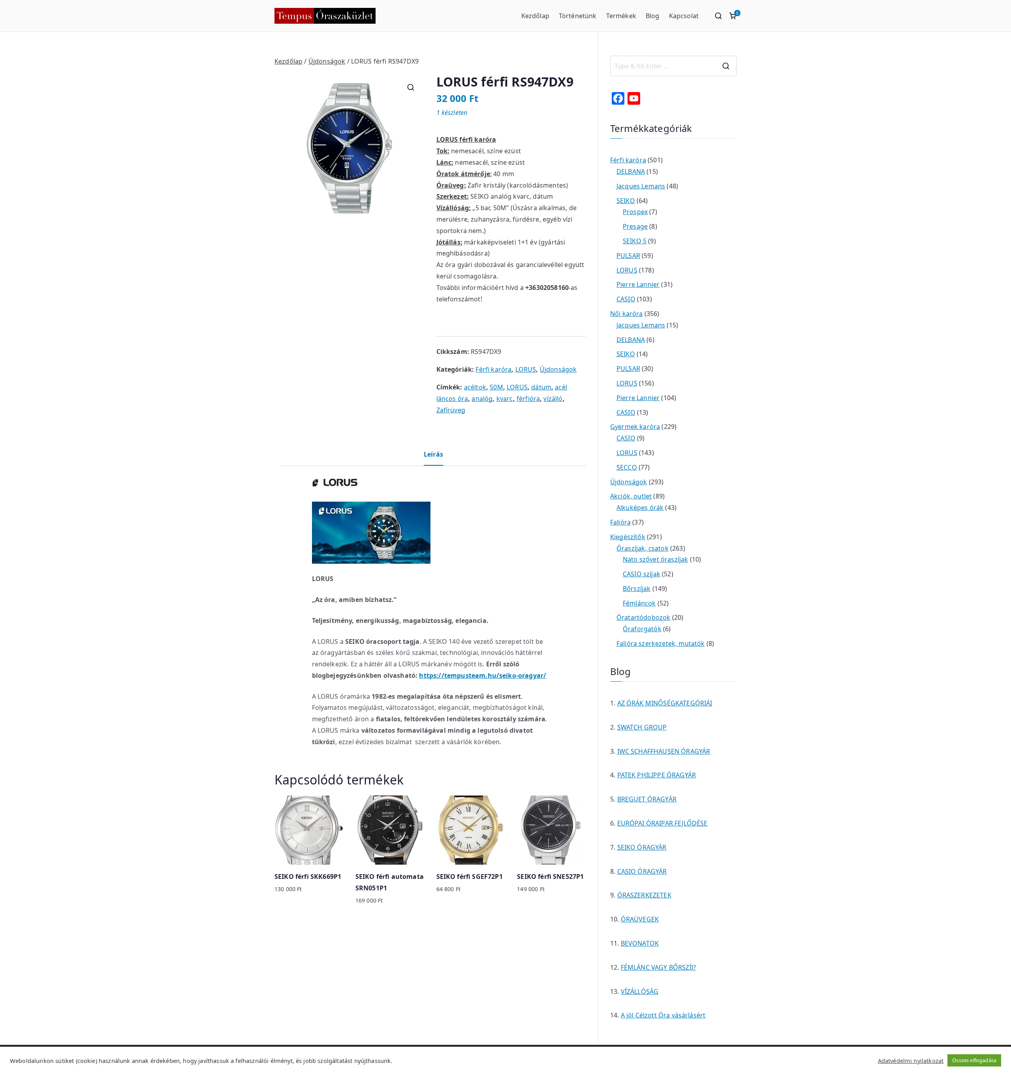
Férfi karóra (493, 369)
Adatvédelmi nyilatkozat (911, 1060)
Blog (653, 15)
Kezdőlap (535, 15)
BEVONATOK (640, 943)
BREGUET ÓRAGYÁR (647, 799)
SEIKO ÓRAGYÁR (642, 847)
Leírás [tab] (433, 454)
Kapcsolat (684, 15)
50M (496, 387)
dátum (541, 387)
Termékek (621, 15)
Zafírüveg (450, 410)
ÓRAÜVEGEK (640, 919)
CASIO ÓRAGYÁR (642, 871)
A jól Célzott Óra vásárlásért (663, 1015)
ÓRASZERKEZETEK (644, 895)
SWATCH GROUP (642, 727)
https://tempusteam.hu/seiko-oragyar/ (482, 675)
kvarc (504, 398)
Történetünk (578, 15)
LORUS (525, 369)
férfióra (528, 398)
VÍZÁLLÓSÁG (640, 991)
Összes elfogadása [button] (974, 1060)
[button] (410, 87)
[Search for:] (673, 66)
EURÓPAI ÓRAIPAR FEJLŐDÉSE (662, 823)
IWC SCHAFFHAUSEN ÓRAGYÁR (663, 751)
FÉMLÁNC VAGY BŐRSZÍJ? (658, 967)
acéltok (475, 387)
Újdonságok (327, 61)
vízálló (552, 398)
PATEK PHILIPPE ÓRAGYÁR (656, 775)
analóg (482, 398)
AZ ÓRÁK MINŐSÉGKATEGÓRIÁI (664, 703)
